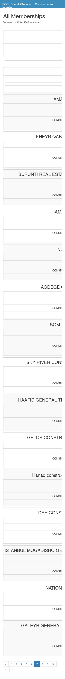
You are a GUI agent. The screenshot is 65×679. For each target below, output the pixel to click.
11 (6, 669)
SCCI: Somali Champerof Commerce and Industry (28, 5)
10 (53, 664)
